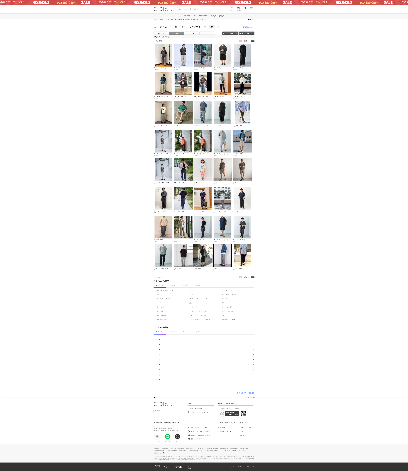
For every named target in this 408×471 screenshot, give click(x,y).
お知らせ (242, 435)
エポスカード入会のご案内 (225, 431)
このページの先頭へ (248, 397)
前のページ (251, 19)
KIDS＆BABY (203, 16)
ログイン (157, 411)
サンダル (165, 37)
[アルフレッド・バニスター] (163, 130)
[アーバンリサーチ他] (163, 45)
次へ (252, 41)
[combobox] (191, 9)
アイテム (230, 33)
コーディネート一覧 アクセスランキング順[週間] (186, 19)
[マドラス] (222, 245)
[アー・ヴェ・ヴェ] (183, 159)
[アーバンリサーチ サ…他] (202, 102)
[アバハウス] (183, 45)
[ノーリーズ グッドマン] (202, 45)
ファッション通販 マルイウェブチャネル (163, 19)
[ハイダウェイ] (183, 245)
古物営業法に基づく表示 (159, 450)
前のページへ (158, 397)
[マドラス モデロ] (242, 102)
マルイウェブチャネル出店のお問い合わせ (211, 450)
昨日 (219, 26)
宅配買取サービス (236, 450)
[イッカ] (183, 102)
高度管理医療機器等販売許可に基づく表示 (189, 450)
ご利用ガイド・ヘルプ (245, 428)
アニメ (221, 16)
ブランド (246, 33)
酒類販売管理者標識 (172, 450)
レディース (161, 33)
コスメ (213, 16)
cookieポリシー (224, 448)
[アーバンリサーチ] (222, 45)
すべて (207, 33)
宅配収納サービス (158, 453)
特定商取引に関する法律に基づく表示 (239, 448)
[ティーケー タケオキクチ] (163, 73)
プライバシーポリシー (166, 448)
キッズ (192, 33)
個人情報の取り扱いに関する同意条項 (184, 448)
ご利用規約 (156, 448)
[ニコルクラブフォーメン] (242, 130)
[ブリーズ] (202, 159)
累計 (205, 26)
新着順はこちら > (248, 27)
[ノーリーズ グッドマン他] (202, 73)
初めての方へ (243, 431)
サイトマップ (227, 450)
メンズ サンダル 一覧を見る (245, 393)
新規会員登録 (221, 428)
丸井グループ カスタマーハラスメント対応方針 (207, 448)
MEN (194, 16)
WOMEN (187, 16)
